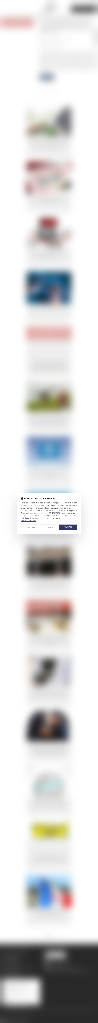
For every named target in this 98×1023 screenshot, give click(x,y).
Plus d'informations (28, 520)
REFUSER (49, 527)
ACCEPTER (68, 527)
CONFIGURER (29, 527)
